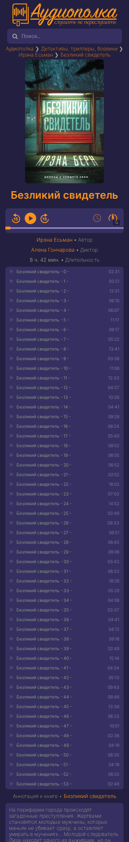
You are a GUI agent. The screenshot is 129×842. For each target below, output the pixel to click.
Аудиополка (20, 48)
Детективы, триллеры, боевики (79, 48)
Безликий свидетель (86, 55)
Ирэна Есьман (36, 55)
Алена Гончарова (53, 250)
